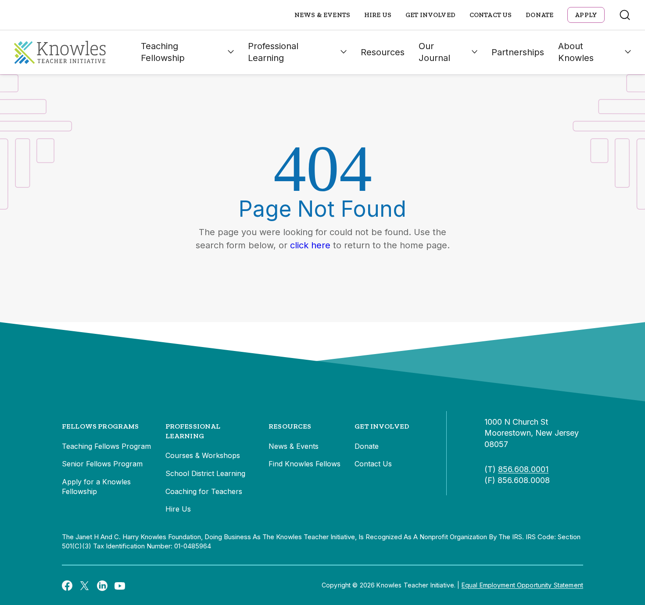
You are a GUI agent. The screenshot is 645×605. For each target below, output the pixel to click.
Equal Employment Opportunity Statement (522, 585)
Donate (539, 15)
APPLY (586, 15)
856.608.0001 (523, 469)
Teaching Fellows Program (106, 446)
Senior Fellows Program (102, 463)
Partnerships (517, 52)
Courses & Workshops (202, 455)
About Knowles (576, 52)
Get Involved (430, 15)
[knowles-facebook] (67, 585)
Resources (383, 52)
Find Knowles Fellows (304, 463)
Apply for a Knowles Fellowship (96, 486)
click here (310, 245)
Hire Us (377, 15)
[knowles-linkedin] (102, 585)
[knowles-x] (84, 585)
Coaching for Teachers (203, 491)
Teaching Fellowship (163, 52)
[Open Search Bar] (625, 15)
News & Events (322, 15)
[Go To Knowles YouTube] (120, 585)
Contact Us (490, 15)
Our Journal (434, 52)
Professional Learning (273, 52)
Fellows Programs (100, 426)
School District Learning (205, 473)
